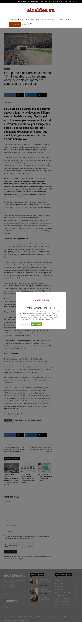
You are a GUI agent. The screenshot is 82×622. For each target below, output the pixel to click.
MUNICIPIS (59, 19)
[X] (73, 1)
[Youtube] (76, 1)
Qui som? (48, 1)
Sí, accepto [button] (36, 324)
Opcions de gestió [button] (24, 324)
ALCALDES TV (42, 19)
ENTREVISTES (13, 19)
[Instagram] (69, 1)
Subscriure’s (34, 1)
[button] (75, 20)
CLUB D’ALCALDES (15, 24)
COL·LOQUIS (31, 19)
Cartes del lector (57, 1)
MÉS (66, 19)
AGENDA (24, 24)
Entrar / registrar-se (23, 1)
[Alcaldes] (41, 10)
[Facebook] (66, 1)
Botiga (41, 1)
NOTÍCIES (50, 19)
